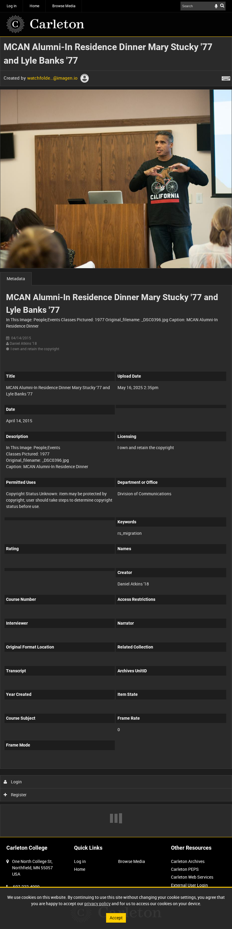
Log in (12, 5)
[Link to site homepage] (45, 24)
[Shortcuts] (226, 77)
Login (16, 782)
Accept (116, 918)
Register (18, 794)
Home (34, 5)
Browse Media (64, 5)
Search (222, 5)
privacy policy (97, 903)
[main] (116, 437)
